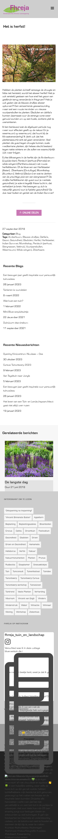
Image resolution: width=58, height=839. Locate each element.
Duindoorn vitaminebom (15, 323)
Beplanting (10, 524)
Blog (18, 234)
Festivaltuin (44, 531)
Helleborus (10, 551)
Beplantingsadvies (27, 524)
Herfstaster (48, 240)
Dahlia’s (44, 237)
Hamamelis (34, 545)
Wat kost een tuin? (13, 301)
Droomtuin (30, 531)
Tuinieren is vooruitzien (15, 290)
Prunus (42, 558)
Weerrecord (8, 250)
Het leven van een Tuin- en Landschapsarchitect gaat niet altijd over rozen (28, 404)
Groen (35, 538)
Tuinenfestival (33, 572)
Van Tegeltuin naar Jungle (16, 376)
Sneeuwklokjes (40, 565)
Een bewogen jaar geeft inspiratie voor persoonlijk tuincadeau (29, 277)
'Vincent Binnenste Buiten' (17, 518)
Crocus (8, 531)
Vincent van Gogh (26, 599)
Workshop (21, 612)
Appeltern (38, 518)
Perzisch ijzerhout (42, 243)
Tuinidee (47, 572)
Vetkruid (20, 247)
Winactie (35, 605)
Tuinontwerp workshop (16, 585)
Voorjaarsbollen (34, 247)
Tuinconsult (18, 572)
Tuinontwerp (11, 578)
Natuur (32, 551)
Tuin (7, 572)
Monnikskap (25, 243)
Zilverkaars (38, 250)
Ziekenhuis (34, 612)
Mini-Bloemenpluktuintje (15, 312)
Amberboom (15, 237)
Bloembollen (45, 524)
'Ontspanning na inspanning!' (18, 511)
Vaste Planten (24, 592)
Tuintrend (9, 592)
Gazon (5, 240)
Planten (31, 558)
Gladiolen (28, 240)
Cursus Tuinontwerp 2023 (17, 365)
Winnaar (47, 605)
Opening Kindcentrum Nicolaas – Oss (23, 354)
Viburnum (10, 599)
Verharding (39, 592)
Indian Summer (10, 243)
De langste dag (16, 482)
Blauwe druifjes (31, 237)
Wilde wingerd (24, 250)
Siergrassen (8, 247)
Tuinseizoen (35, 585)
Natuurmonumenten (14, 558)
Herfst (37, 240)
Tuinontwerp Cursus (29, 578)
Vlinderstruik (11, 605)
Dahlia (19, 531)
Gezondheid (16, 240)
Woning (9, 612)
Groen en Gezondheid (15, 545)
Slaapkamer (24, 565)
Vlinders (42, 599)
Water (24, 605)
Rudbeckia (10, 565)
